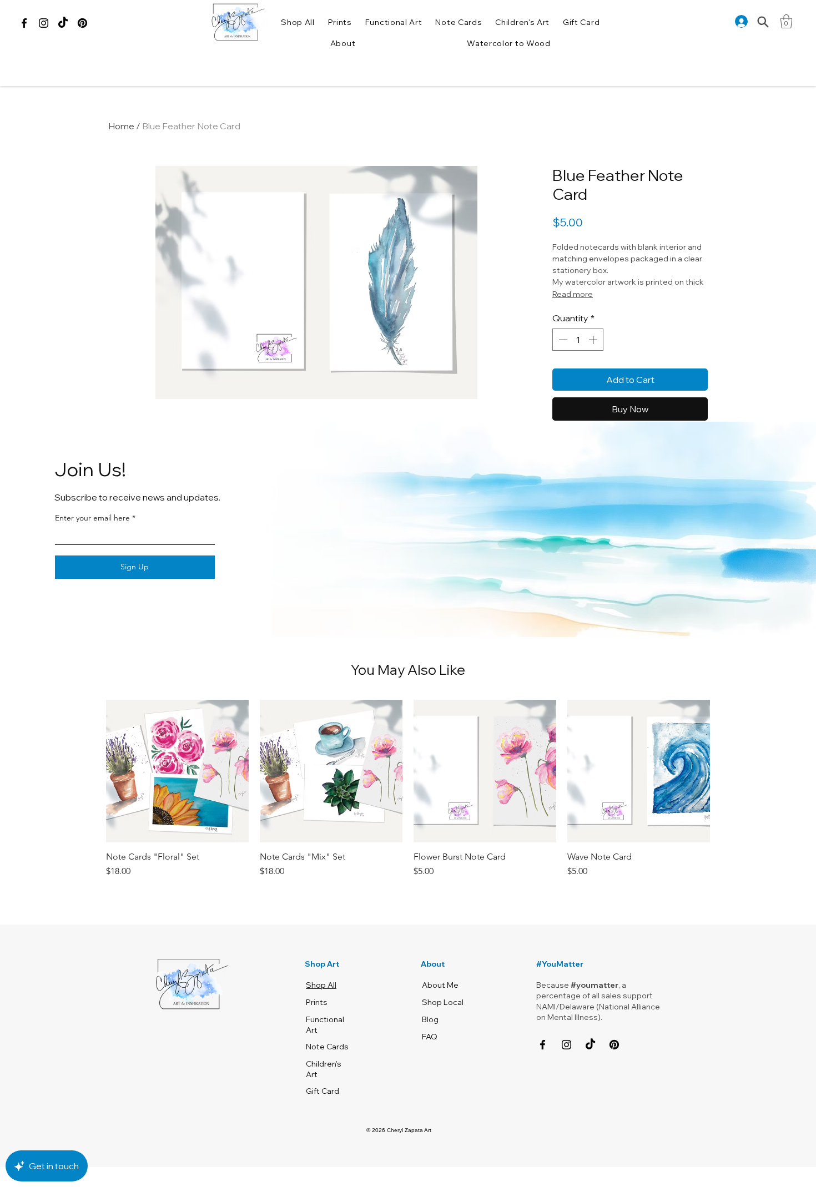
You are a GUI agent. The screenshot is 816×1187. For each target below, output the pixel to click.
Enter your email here (92, 518)
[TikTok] (63, 23)
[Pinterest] (82, 23)
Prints (317, 1002)
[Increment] (594, 339)
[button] (342, 43)
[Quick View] (177, 771)
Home (121, 126)
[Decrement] (562, 339)
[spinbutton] (578, 339)
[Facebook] (24, 23)
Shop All (321, 985)
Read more (572, 294)
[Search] (763, 22)
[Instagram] (43, 23)
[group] (408, 788)
